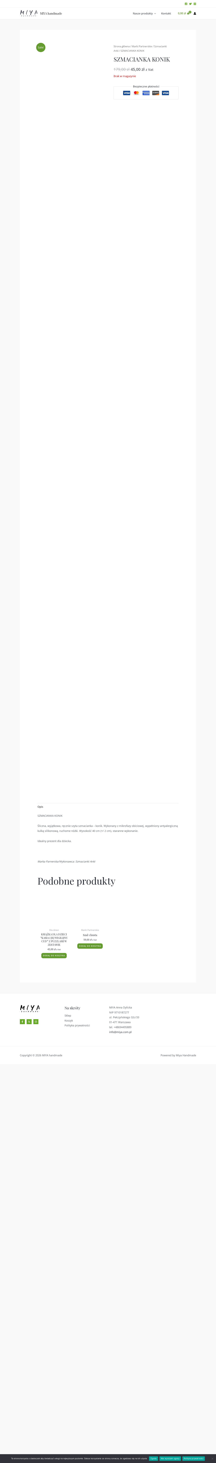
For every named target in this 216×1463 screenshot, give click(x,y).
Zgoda (153, 1458)
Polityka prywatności (77, 1424)
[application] (154, 13)
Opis (40, 806)
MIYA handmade (51, 13)
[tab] (40, 807)
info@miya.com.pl (120, 1431)
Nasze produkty (143, 13)
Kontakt (166, 13)
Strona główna (122, 46)
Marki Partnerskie (142, 46)
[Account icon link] (195, 13)
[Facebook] (186, 4)
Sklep (68, 1414)
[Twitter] (190, 4)
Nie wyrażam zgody (170, 1458)
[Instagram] (195, 4)
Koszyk (69, 1419)
